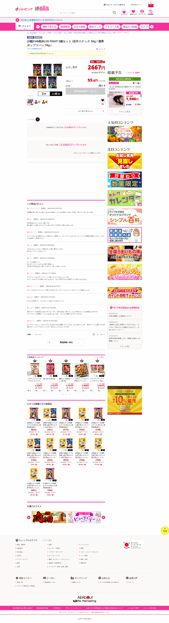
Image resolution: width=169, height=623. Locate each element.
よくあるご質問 (133, 608)
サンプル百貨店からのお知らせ (109, 582)
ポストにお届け (149, 26)
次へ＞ (103, 334)
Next (103, 376)
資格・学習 (84, 559)
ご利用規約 (57, 608)
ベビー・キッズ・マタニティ (90, 552)
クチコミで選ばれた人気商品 (26, 586)
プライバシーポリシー (73, 608)
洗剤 (50, 544)
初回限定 (65, 26)
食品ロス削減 (130, 26)
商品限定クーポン (50, 582)
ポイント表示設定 (149, 608)
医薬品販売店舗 (42, 608)
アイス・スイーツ (22, 559)
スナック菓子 (58, 32)
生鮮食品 (20, 548)
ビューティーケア (54, 555)
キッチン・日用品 (54, 548)
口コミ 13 (102, 49)
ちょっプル (42, 32)
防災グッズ (95, 26)
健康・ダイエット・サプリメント (59, 559)
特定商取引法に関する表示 (22, 608)
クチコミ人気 (112, 26)
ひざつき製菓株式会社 (34, 49)
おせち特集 (79, 26)
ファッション (85, 544)
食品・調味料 (21, 544)
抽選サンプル (76, 582)
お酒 (18, 566)
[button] (38, 26)
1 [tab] (62, 395)
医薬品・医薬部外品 (55, 563)
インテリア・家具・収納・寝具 (58, 566)
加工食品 (20, 552)
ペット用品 (84, 555)
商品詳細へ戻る (66, 342)
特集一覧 (20, 582)
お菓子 (49, 32)
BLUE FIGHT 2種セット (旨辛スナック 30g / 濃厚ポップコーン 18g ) (95, 32)
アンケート (130, 582)
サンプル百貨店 (32, 32)
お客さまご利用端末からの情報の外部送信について (104, 608)
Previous (30, 376)
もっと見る (100, 357)
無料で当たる (49, 26)
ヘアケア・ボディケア (56, 552)
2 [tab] (66, 395)
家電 (82, 548)
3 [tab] (69, 395)
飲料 (18, 563)
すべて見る (48, 540)
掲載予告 (83, 563)
